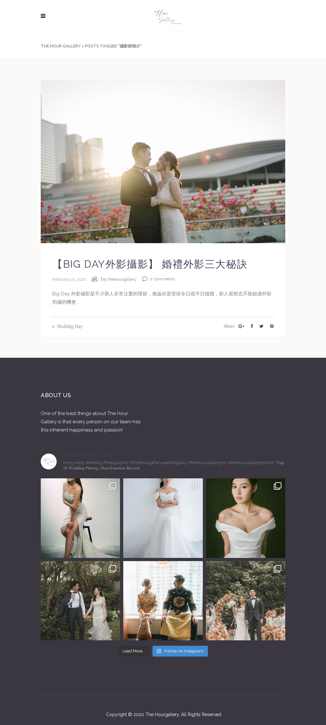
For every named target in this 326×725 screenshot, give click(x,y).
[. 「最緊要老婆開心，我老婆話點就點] (80, 600)
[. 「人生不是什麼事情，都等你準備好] (162, 600)
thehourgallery (122, 279)
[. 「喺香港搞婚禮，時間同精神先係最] (162, 518)
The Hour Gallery (61, 46)
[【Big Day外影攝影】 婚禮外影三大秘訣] (163, 161)
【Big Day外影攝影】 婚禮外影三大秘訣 (149, 264)
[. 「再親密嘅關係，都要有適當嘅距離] (80, 518)
